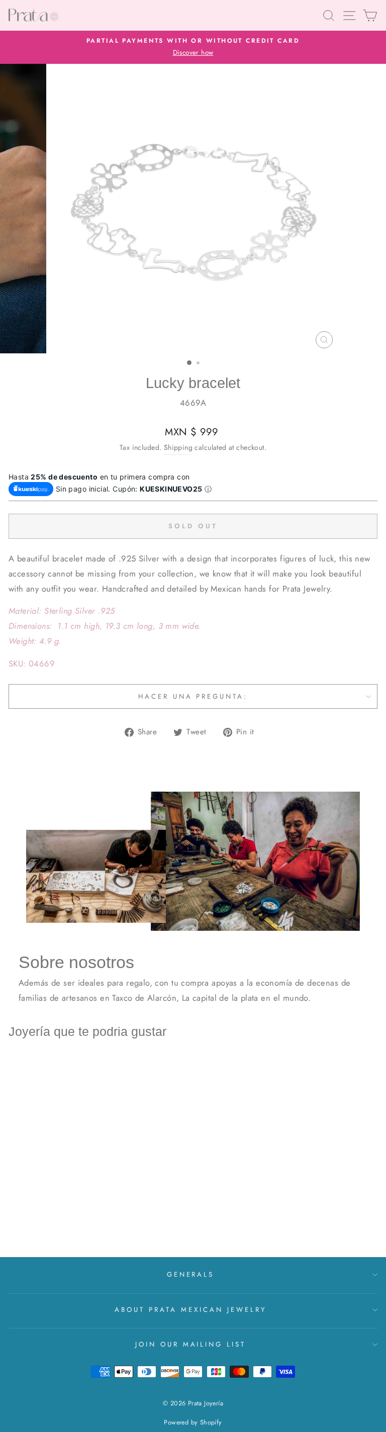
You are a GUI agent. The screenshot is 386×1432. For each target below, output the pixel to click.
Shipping (178, 447)
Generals (191, 1274)
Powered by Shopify (193, 1422)
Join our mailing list (190, 1344)
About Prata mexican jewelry (190, 1309)
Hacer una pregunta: (193, 696)
